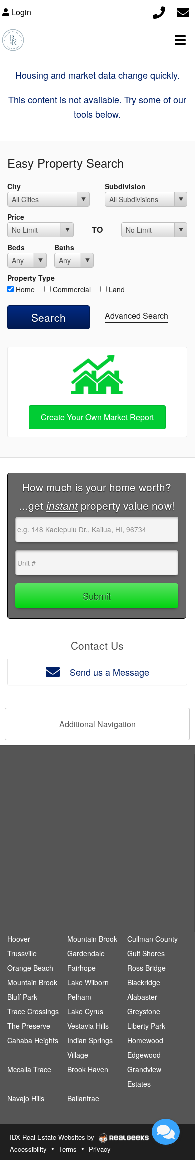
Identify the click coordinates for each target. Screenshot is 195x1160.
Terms (68, 1149)
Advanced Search (136, 315)
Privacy (100, 1149)
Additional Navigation (98, 724)
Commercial (71, 289)
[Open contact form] (183, 11)
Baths (64, 247)
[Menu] (180, 40)
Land (116, 289)
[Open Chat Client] (166, 1132)
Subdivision (125, 186)
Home (24, 289)
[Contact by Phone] (159, 11)
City (14, 186)
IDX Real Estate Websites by (53, 1137)
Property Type (31, 278)
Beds (16, 247)
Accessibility (28, 1149)
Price (16, 217)
